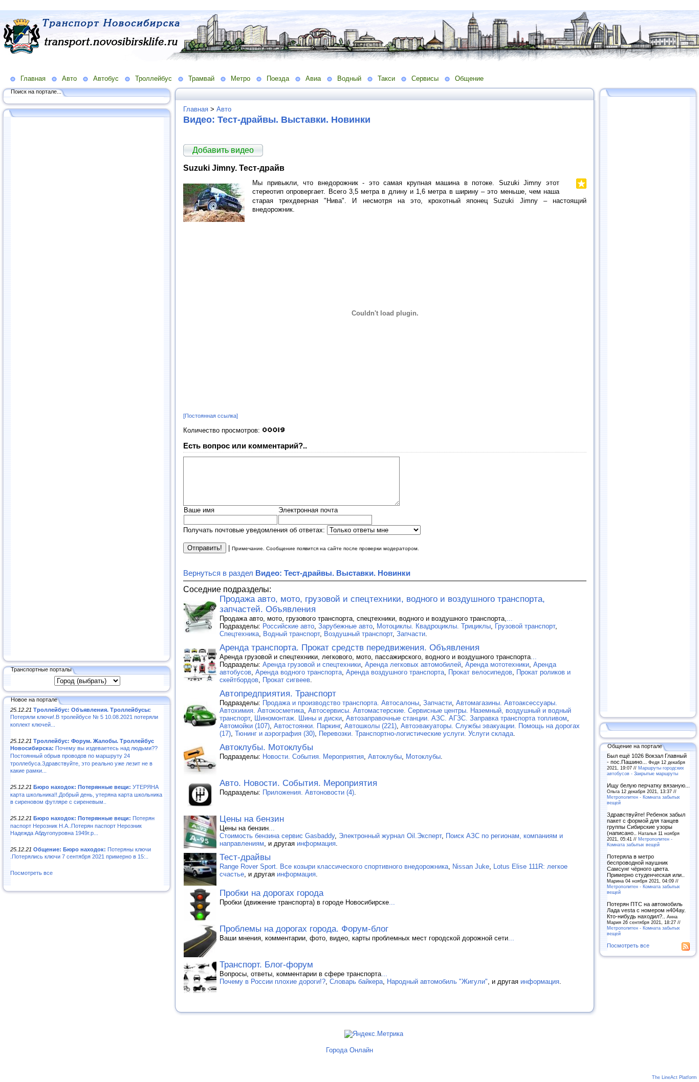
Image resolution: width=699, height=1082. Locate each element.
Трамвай (201, 78)
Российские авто (288, 626)
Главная (33, 78)
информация (316, 843)
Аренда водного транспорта (298, 672)
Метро (240, 78)
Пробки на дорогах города (271, 893)
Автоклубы (385, 756)
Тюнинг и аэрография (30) (275, 733)
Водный (349, 78)
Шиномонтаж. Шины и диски (298, 718)
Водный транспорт (291, 634)
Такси (386, 78)
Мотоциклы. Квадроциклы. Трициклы (434, 626)
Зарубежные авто (345, 626)
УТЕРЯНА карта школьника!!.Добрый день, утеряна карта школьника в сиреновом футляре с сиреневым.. (86, 794)
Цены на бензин (252, 819)
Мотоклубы (423, 756)
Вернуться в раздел (296, 573)
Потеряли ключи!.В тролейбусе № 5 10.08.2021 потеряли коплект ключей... (84, 717)
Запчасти (411, 634)
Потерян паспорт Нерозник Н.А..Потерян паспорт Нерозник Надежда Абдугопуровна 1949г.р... (82, 825)
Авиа (313, 78)
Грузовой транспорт (525, 626)
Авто (69, 78)
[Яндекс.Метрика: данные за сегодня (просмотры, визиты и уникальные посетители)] (373, 1034)
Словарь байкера (356, 981)
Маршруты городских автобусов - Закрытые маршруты (645, 770)
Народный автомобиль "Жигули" (437, 981)
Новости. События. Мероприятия (313, 756)
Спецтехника (239, 634)
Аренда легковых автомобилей (413, 664)
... (510, 618)
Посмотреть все (31, 873)
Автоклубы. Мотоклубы (266, 747)
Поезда (278, 78)
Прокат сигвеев (286, 680)
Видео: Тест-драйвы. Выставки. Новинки (276, 120)
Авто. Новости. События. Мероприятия (298, 783)
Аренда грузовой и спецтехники (312, 664)
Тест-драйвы (245, 857)
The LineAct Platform (674, 1077)
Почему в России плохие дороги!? (272, 981)
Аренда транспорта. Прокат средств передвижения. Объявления (349, 647)
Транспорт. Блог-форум (266, 965)
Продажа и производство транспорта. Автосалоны (341, 703)
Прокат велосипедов (480, 672)
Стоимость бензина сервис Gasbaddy (277, 836)
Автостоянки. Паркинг (307, 726)
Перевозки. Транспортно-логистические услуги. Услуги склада (416, 733)
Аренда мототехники (497, 664)
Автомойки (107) (245, 726)
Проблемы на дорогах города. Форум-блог (304, 929)
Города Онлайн (349, 1050)
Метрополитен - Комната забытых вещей (639, 841)
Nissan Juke (470, 866)
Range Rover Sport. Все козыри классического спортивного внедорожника (334, 866)
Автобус (106, 78)
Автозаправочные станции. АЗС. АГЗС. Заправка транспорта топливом (456, 718)
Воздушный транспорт (358, 634)
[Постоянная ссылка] (210, 416)
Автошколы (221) (370, 726)
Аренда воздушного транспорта (395, 672)
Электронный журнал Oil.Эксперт (390, 836)
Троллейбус (153, 78)
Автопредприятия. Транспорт (278, 693)
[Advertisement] (87, 387)
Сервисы (425, 78)
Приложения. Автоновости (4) (308, 792)
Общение (469, 78)
